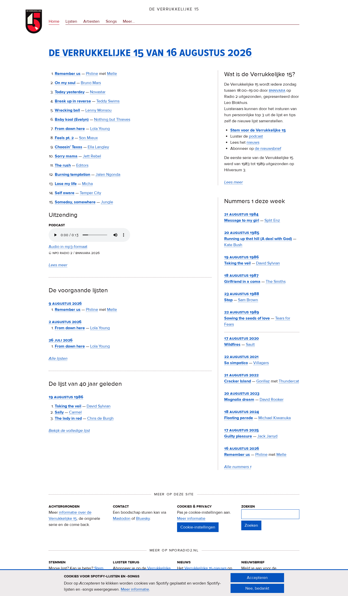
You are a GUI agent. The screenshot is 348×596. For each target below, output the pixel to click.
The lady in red (68, 418)
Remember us (68, 73)
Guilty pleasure (238, 436)
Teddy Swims (107, 101)
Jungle (107, 202)
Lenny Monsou (98, 110)
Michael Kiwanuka (274, 417)
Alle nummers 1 (237, 466)
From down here (70, 128)
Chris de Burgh (100, 418)
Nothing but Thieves (112, 119)
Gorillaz (263, 381)
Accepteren (257, 577)
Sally (59, 412)
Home (54, 21)
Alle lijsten (58, 358)
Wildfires (232, 344)
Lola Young (100, 128)
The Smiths (276, 281)
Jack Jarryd (267, 436)
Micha (87, 183)
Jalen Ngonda (108, 174)
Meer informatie (191, 518)
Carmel (75, 412)
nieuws (253, 142)
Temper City (90, 192)
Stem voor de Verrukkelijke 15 (258, 130)
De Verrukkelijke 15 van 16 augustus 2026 (150, 52)
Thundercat (289, 381)
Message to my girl (241, 220)
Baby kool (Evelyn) (72, 119)
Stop (228, 299)
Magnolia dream (239, 399)
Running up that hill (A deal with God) (258, 238)
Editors (82, 165)
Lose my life (66, 183)
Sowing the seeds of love (247, 318)
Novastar (97, 92)
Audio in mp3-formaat (68, 246)
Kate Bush (233, 244)
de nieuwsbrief (268, 148)
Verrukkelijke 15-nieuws (205, 568)
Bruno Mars (91, 82)
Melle (112, 73)
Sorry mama (66, 156)
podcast (256, 136)
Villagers (261, 362)
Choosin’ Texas (68, 147)
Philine (92, 73)
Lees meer (58, 265)
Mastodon (121, 518)
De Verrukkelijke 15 (174, 9)
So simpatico (236, 362)
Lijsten (71, 21)
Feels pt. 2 (64, 137)
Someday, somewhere (75, 202)
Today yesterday (70, 92)
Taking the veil (68, 406)
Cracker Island (237, 381)
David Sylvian (99, 406)
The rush (63, 165)
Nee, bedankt (257, 588)
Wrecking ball (67, 110)
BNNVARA (277, 90)
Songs (111, 21)
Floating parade (238, 417)
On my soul (65, 82)
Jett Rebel (92, 156)
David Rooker (272, 399)
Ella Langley (98, 147)
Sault (250, 344)
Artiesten (91, 21)
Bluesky (143, 518)
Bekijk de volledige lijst (69, 430)
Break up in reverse (73, 101)
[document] (174, 583)
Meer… (129, 22)
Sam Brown (248, 299)
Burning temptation (72, 174)
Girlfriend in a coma (242, 281)
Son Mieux (88, 137)
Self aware (64, 192)
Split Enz (272, 220)
